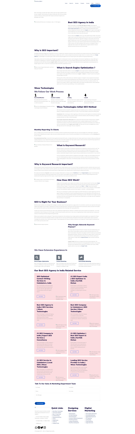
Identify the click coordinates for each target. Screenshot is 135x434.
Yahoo (82, 186)
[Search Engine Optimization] (37, 257)
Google (77, 35)
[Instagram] (44, 427)
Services (76, 3)
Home (66, 3)
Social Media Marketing (85, 261)
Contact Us (97, 3)
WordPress (76, 172)
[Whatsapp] (36, 427)
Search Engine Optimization (73, 28)
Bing (87, 186)
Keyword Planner (84, 237)
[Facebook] (39, 427)
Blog (92, 3)
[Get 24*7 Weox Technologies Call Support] (35, 420)
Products (82, 3)
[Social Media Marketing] (81, 257)
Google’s (86, 30)
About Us (71, 3)
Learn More (41, 296)
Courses (87, 3)
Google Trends (84, 246)
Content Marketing (61, 261)
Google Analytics (85, 172)
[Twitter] (41, 427)
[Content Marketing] (59, 257)
